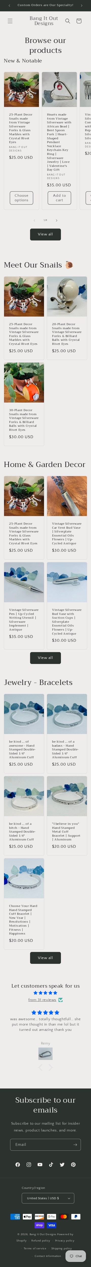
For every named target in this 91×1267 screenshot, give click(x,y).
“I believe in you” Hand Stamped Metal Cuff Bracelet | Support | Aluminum (66, 832)
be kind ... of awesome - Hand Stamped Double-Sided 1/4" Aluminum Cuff (22, 750)
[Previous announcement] (9, 5)
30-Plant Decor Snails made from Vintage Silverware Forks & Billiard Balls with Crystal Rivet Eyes (24, 420)
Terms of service (35, 1248)
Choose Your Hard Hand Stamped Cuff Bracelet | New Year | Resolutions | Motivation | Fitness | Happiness (23, 920)
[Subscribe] (75, 1145)
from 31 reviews (42, 1000)
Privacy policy (65, 1240)
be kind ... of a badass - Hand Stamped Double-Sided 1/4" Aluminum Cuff (65, 750)
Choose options (22, 197)
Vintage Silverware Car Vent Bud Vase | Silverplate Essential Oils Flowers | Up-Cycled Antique (67, 534)
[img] (45, 992)
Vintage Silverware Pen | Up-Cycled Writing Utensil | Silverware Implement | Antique (24, 620)
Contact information (48, 1256)
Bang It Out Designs (43, 1234)
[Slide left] (34, 220)
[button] (10, 21)
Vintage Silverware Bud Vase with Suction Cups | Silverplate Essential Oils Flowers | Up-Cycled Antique (67, 622)
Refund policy (40, 1240)
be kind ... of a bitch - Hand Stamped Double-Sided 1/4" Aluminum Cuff (22, 832)
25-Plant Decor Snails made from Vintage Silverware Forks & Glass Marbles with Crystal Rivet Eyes (20, 128)
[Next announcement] (81, 5)
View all (45, 234)
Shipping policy (61, 1248)
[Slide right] (56, 220)
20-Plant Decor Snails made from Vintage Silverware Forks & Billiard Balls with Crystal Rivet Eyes (67, 334)
